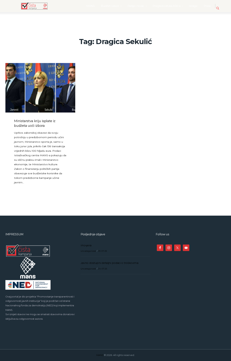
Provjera (86, 245)
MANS (99, 355)
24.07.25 (102, 268)
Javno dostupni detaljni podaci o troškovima (109, 263)
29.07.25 (102, 251)
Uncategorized (88, 251)
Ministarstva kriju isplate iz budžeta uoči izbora (34, 123)
